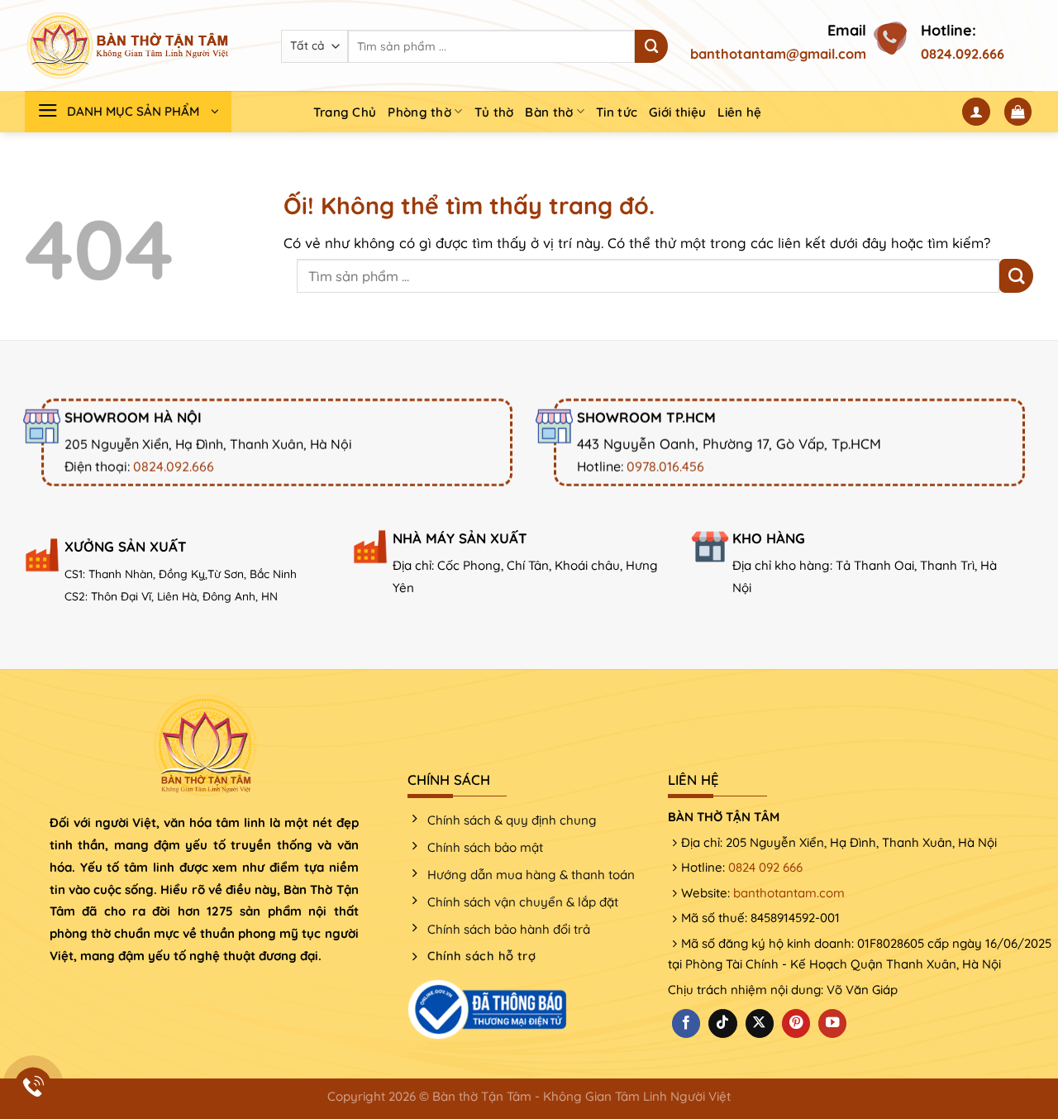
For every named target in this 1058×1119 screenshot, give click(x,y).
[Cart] (1018, 112)
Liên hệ (739, 112)
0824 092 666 (765, 867)
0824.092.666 (962, 53)
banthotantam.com (789, 893)
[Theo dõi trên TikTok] (722, 1023)
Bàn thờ (549, 112)
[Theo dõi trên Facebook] (686, 1023)
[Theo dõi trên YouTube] (832, 1023)
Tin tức (616, 112)
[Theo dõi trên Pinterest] (796, 1023)
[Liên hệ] (33, 1086)
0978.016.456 (665, 466)
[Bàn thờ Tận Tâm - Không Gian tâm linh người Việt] (128, 45)
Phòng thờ (419, 112)
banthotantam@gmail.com (778, 53)
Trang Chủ (345, 112)
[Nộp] (651, 46)
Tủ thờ (494, 112)
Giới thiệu (677, 112)
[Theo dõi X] (760, 1023)
